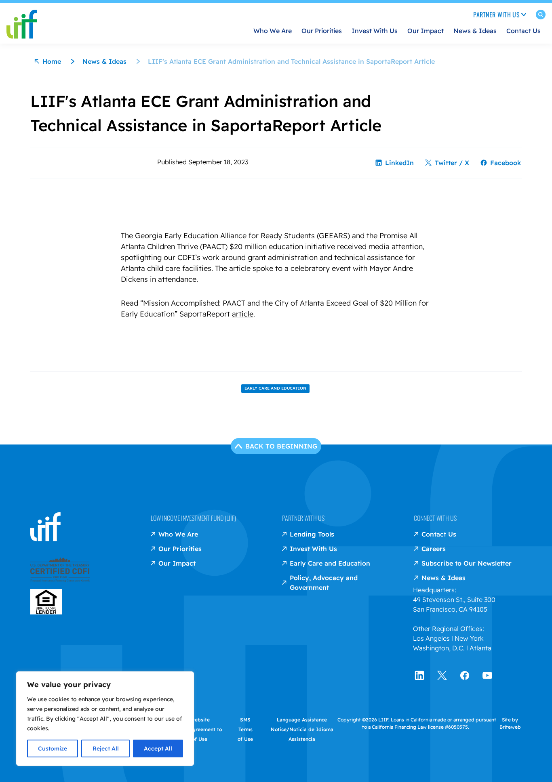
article (242, 314)
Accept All (158, 748)
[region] (105, 718)
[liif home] (21, 18)
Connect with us (435, 518)
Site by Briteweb (510, 723)
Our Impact (425, 31)
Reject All (106, 748)
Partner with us (303, 518)
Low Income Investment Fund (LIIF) (193, 518)
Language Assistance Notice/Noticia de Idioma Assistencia (302, 729)
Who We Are (272, 31)
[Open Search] (541, 16)
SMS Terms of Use (245, 729)
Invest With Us (375, 31)
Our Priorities (321, 31)
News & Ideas (475, 31)
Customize (52, 748)
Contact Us (523, 31)
